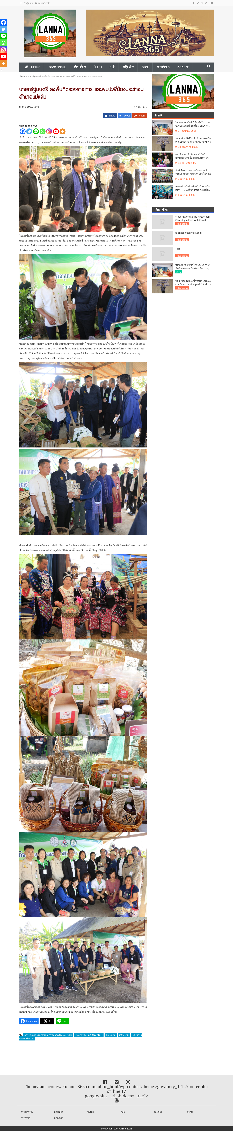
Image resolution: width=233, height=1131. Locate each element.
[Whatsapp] (43, 131)
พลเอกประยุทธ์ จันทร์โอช (89, 1035)
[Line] (36, 131)
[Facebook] (23, 131)
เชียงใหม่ (124, 1035)
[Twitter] (29, 131)
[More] (62, 131)
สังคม (22, 76)
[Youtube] (56, 131)
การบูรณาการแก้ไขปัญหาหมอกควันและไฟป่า (48, 1035)
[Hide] (1, 70)
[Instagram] (49, 131)
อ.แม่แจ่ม (110, 1035)
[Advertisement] (27, 1058)
